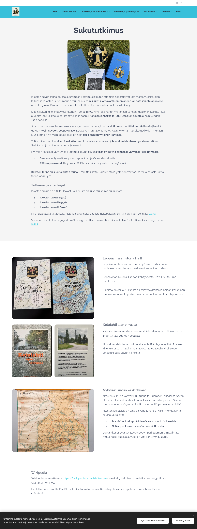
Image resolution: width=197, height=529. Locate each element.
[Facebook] (177, 2)
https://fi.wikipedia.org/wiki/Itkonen (85, 478)
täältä (152, 213)
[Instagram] (181, 2)
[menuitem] (55, 11)
